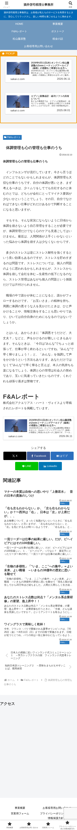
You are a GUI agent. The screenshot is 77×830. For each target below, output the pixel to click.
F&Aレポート (14, 137)
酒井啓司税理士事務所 (38, 4)
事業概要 (20, 807)
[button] (69, 590)
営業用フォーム (20, 813)
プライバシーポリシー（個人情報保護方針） (57, 816)
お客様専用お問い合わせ (57, 807)
